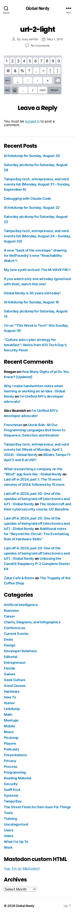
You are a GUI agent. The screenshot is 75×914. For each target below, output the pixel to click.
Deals (8, 639)
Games (9, 674)
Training (10, 819)
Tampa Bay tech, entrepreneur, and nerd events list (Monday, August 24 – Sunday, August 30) (37, 236)
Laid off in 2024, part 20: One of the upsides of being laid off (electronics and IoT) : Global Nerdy (37, 499)
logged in (32, 121)
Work (8, 847)
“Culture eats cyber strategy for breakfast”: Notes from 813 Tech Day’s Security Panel (35, 345)
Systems (11, 795)
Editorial (10, 657)
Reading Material (17, 778)
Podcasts (11, 749)
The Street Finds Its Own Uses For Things (37, 807)
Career (9, 616)
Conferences (14, 628)
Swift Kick (12, 790)
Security (11, 784)
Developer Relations (20, 651)
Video (8, 836)
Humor (9, 703)
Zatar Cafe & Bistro (19, 578)
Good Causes (15, 686)
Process (10, 767)
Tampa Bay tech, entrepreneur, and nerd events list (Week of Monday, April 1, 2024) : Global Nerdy (36, 449)
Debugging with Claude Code (27, 198)
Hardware (12, 691)
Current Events (16, 634)
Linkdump (12, 709)
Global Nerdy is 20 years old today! (32, 293)
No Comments (40, 45)
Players (10, 743)
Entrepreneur (15, 663)
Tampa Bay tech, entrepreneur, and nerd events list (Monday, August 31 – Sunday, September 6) (37, 184)
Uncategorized (16, 824)
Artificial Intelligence (21, 605)
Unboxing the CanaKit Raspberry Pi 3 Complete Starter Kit (37, 563)
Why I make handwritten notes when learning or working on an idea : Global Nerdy (34, 391)
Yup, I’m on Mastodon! (22, 868)
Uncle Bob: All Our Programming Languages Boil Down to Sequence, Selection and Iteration (34, 430)
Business (11, 610)
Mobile (9, 726)
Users (8, 830)
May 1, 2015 (55, 39)
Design (9, 645)
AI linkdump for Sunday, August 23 (32, 208)
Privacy (10, 761)
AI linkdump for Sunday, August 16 (31, 302)
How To (10, 697)
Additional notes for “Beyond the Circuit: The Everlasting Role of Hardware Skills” (36, 534)
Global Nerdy (37, 8)
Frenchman (13, 425)
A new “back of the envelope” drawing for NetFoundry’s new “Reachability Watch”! (35, 255)
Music (9, 732)
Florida (9, 668)
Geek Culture (14, 680)
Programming (15, 772)
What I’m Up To (16, 842)
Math (8, 715)
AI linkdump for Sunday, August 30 (32, 156)
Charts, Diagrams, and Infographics (32, 622)
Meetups (11, 720)
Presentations (15, 755)
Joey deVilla (30, 39)
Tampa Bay (13, 801)
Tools (8, 813)
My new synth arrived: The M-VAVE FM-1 (37, 270)
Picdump (11, 738)
